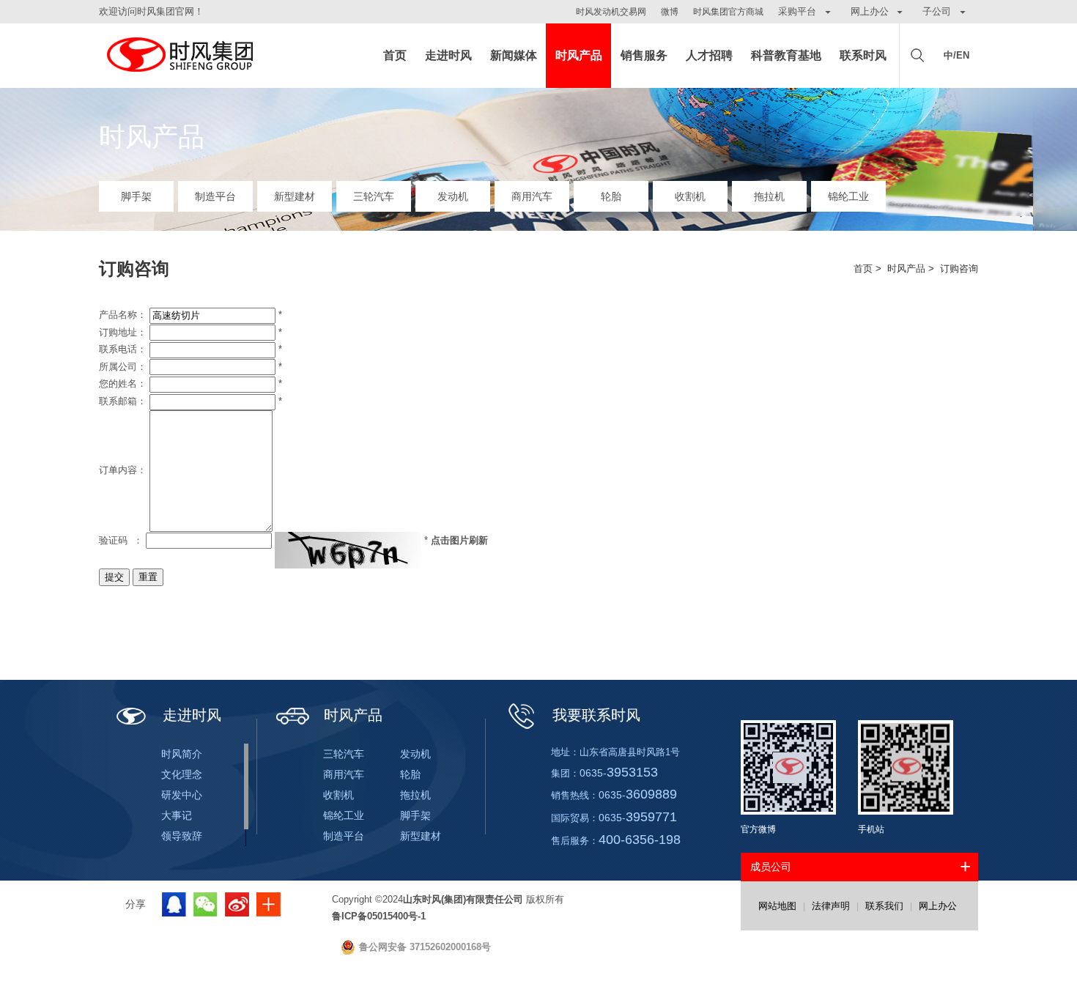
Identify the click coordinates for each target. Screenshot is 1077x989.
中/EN (956, 55)
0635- (619, 773)
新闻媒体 (513, 55)
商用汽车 (531, 196)
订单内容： (123, 469)
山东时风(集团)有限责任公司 (179, 55)
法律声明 (831, 905)
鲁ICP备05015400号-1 (379, 916)
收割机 (690, 196)
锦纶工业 (848, 196)
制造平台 (215, 196)
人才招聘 (709, 55)
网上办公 (938, 905)
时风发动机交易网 (611, 12)
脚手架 (136, 196)
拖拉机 (769, 196)
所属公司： (123, 366)
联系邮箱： (123, 401)
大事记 (176, 815)
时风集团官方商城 (728, 12)
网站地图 (777, 905)
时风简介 (181, 754)
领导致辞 (181, 836)
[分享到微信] (205, 904)
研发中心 (181, 795)
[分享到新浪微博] (237, 904)
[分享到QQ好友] (174, 904)
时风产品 (578, 55)
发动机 (452, 196)
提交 (114, 576)
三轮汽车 (373, 196)
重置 (148, 576)
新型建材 (294, 196)
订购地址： (123, 332)
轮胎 (611, 196)
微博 (669, 12)
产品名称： (123, 314)
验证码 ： (121, 540)
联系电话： (123, 349)
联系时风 (863, 55)
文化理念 (181, 774)
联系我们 (884, 905)
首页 (395, 55)
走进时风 (448, 55)
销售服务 (644, 55)
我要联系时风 (596, 715)
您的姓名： (123, 383)
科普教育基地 (786, 55)
